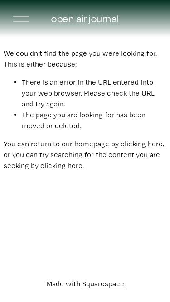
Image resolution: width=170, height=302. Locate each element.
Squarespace (103, 283)
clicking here (142, 143)
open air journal (85, 18)
